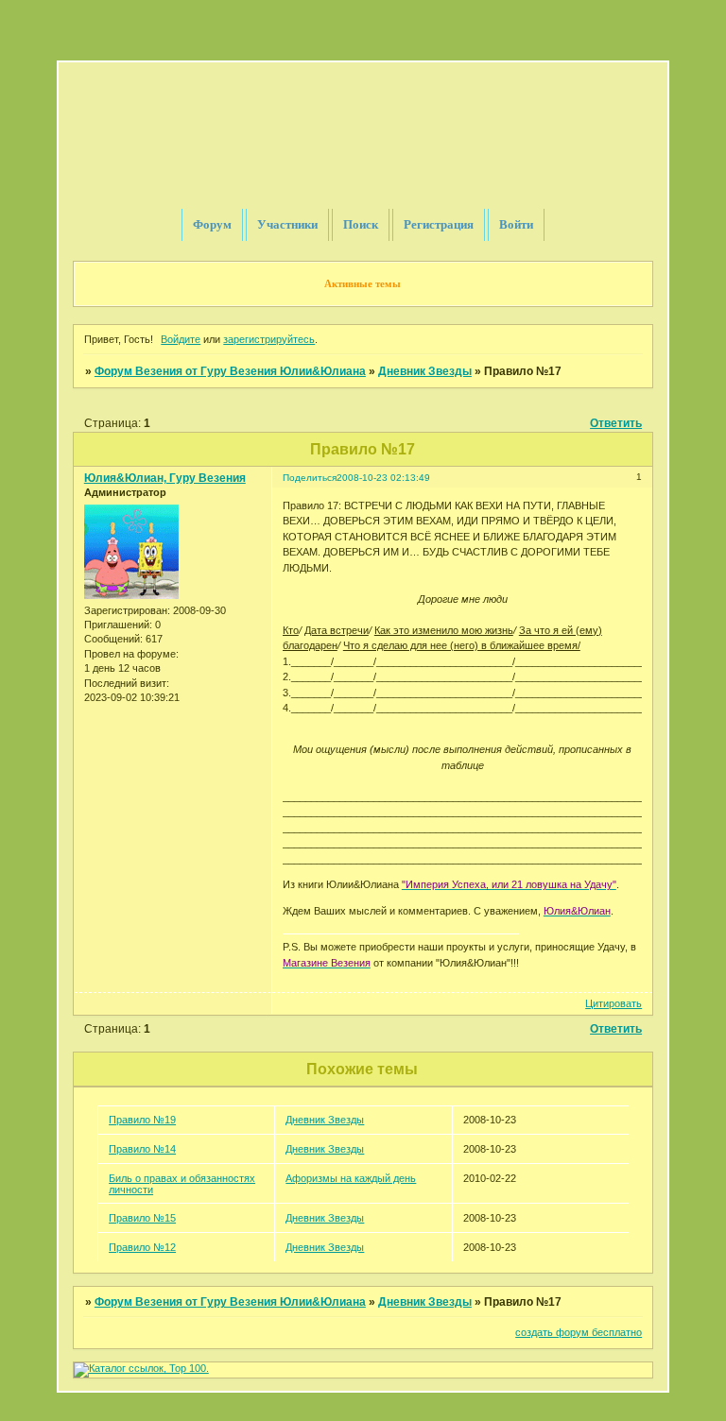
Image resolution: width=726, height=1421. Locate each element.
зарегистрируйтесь (269, 339)
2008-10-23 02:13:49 (383, 477)
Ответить (616, 423)
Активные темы (362, 283)
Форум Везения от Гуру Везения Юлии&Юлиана (230, 371)
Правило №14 (142, 1149)
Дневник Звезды (425, 371)
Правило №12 (142, 1247)
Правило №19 (142, 1119)
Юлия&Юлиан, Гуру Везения (165, 478)
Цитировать (613, 1003)
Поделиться (310, 477)
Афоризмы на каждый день (350, 1178)
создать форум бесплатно (578, 1332)
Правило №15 (142, 1218)
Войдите (180, 339)
